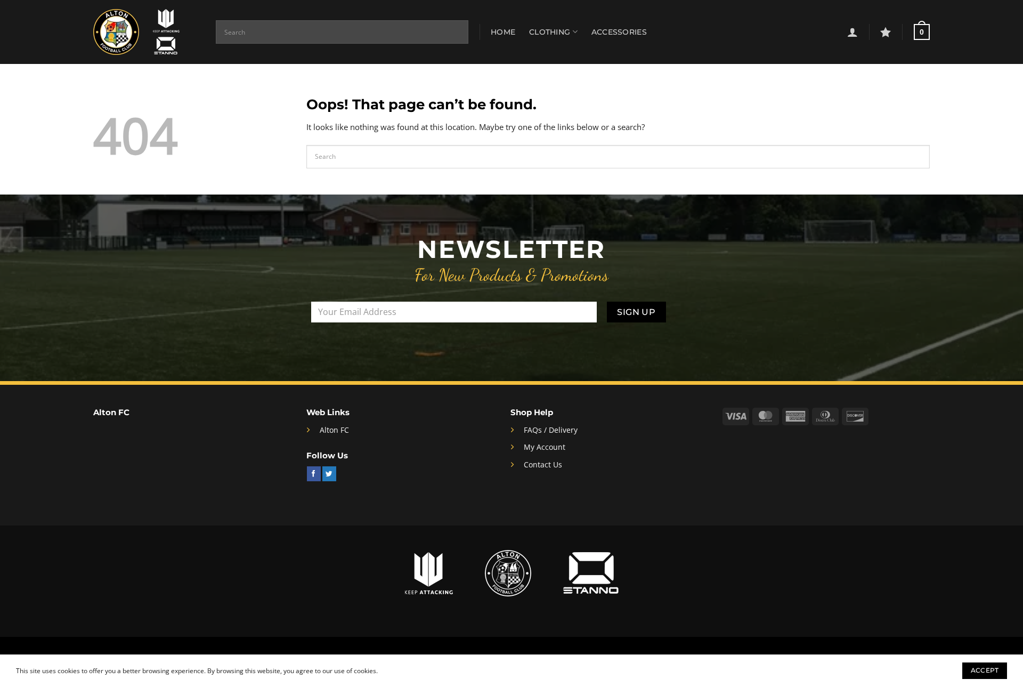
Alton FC (334, 430)
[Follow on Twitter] (329, 473)
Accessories (619, 32)
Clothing (549, 32)
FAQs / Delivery (551, 430)
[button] (852, 32)
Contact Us (543, 464)
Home (503, 32)
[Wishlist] (885, 32)
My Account (544, 447)
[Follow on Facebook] (314, 473)
